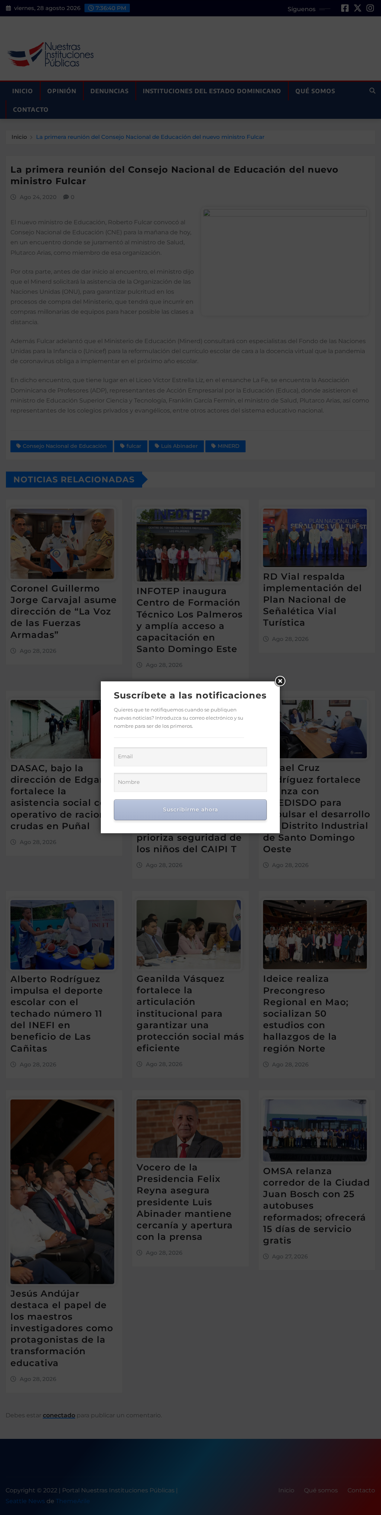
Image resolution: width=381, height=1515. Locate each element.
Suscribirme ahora (190, 809)
